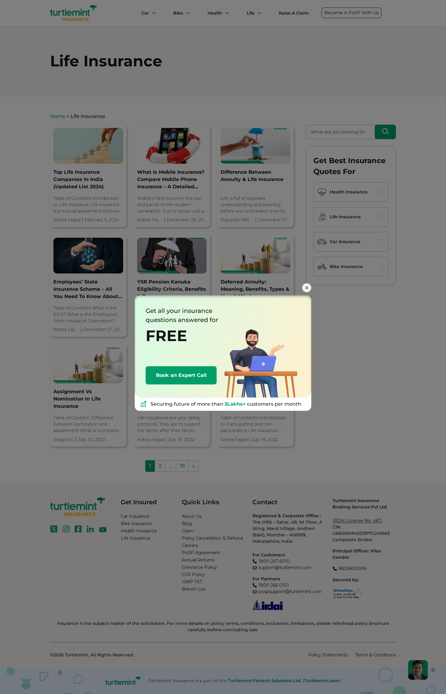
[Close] (306, 287)
